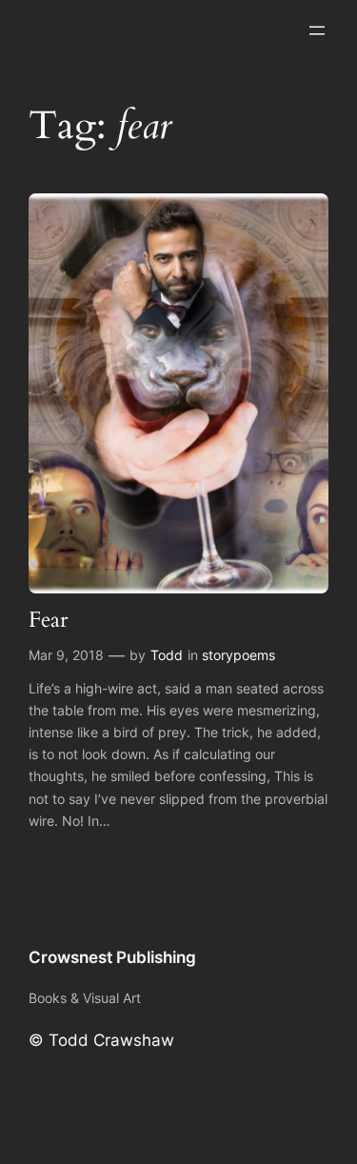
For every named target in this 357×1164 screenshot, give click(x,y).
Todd (166, 655)
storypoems (238, 655)
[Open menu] (317, 30)
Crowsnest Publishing (112, 957)
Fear (48, 620)
